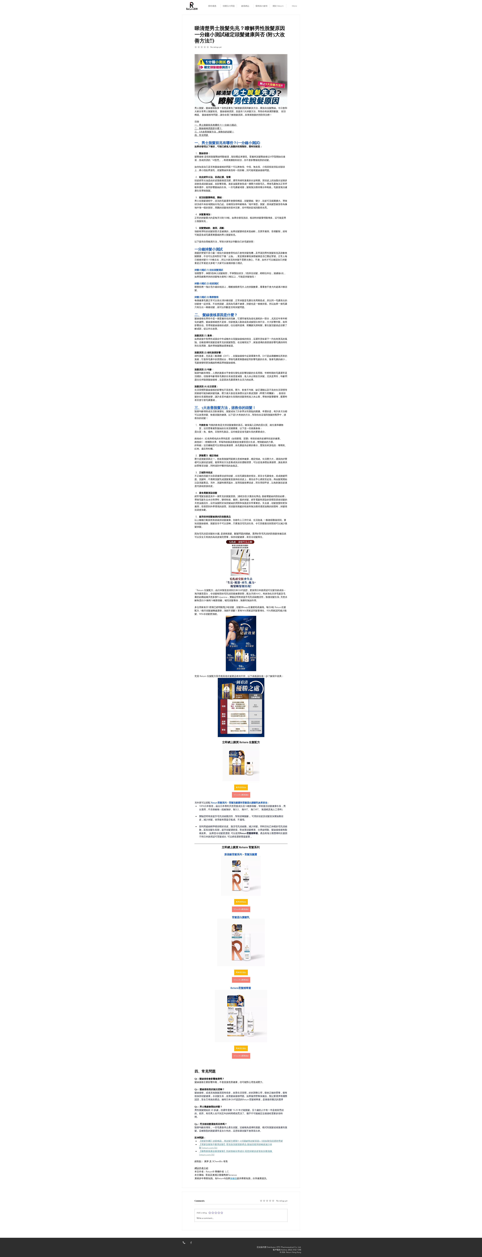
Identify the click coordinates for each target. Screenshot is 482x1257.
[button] (212, 6)
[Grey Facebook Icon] (191, 1242)
